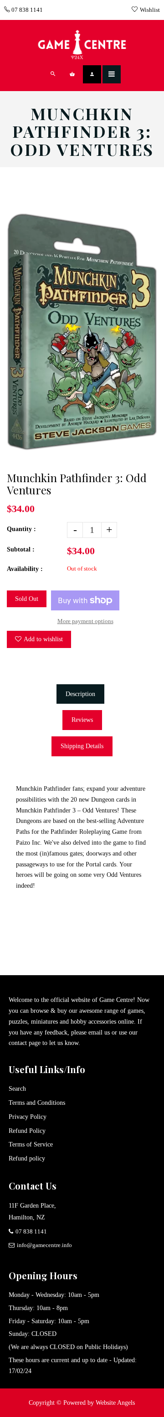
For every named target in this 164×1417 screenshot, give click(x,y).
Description (80, 694)
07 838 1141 (26, 9)
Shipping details (82, 746)
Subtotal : (21, 549)
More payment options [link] (85, 621)
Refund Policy (27, 1130)
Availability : (25, 569)
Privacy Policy (27, 1116)
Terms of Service (31, 1144)
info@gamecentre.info (44, 1245)
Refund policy (27, 1158)
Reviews (82, 719)
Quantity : (21, 529)
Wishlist (150, 9)
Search (17, 1088)
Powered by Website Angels (99, 1402)
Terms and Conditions (37, 1102)
